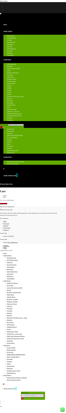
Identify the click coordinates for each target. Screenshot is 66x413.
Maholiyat (9, 320)
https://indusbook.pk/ (13, 242)
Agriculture (10, 340)
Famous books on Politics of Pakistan (17, 377)
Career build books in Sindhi (14, 288)
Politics (9, 364)
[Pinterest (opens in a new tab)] (5, 9)
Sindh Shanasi (10, 324)
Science (9, 329)
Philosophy (10, 368)
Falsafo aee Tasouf (12, 304)
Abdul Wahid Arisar (12, 271)
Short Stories (10, 322)
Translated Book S (12, 327)
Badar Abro (10, 269)
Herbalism (9, 308)
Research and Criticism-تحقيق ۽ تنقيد (17, 317)
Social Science (11, 343)
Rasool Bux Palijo (11, 264)
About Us (5, 225)
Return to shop (3, 203)
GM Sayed (10, 262)
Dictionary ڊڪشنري (12, 299)
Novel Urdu (10, 352)
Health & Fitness (11, 373)
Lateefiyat (9, 306)
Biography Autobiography (14, 292)
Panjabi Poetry (11, 366)
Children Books (11, 297)
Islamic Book (10, 294)
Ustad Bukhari (11, 278)
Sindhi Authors (7, 255)
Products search (4, 125)
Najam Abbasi (10, 267)
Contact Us (6, 230)
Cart (4, 197)
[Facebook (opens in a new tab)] (5, 6)
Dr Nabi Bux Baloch (12, 260)
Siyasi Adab (10, 285)
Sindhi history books (12, 331)
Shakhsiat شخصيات (12, 301)
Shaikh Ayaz (10, 276)
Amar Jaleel (10, 274)
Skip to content (3, 1)
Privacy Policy (7, 228)
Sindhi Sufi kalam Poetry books (15, 338)
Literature (9, 313)
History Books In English (13, 380)
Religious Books (11, 350)
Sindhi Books (7, 281)
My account (6, 223)
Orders (4, 247)
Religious (9, 315)
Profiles (9, 290)
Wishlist (5, 248)
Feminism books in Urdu (13, 370)
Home (4, 221)
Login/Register (6, 246)
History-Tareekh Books (13, 357)
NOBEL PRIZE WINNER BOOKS (16, 354)
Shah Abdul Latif (11, 258)
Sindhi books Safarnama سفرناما (16, 336)
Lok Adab (9, 311)
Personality (10, 359)
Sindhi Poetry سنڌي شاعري (14, 334)
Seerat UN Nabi (11, 347)
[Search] (1, 127)
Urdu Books (6, 345)
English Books (7, 375)
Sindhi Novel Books (12, 283)
